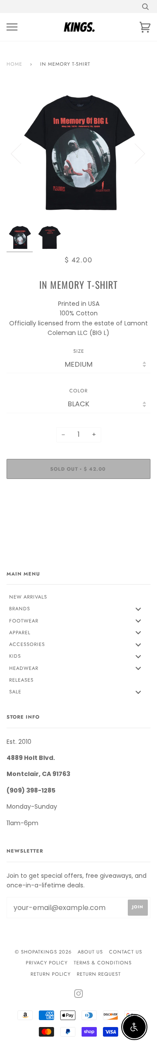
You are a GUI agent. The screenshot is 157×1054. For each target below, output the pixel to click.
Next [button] (134, 153)
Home (14, 63)
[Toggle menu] (138, 608)
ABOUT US (90, 951)
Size (78, 351)
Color (78, 390)
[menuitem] (78, 596)
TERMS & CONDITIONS (103, 962)
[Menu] (12, 27)
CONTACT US (125, 951)
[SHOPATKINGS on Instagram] (78, 995)
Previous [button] (21, 153)
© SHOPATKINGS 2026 (43, 951)
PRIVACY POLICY (47, 962)
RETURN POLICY (51, 973)
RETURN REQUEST (99, 973)
